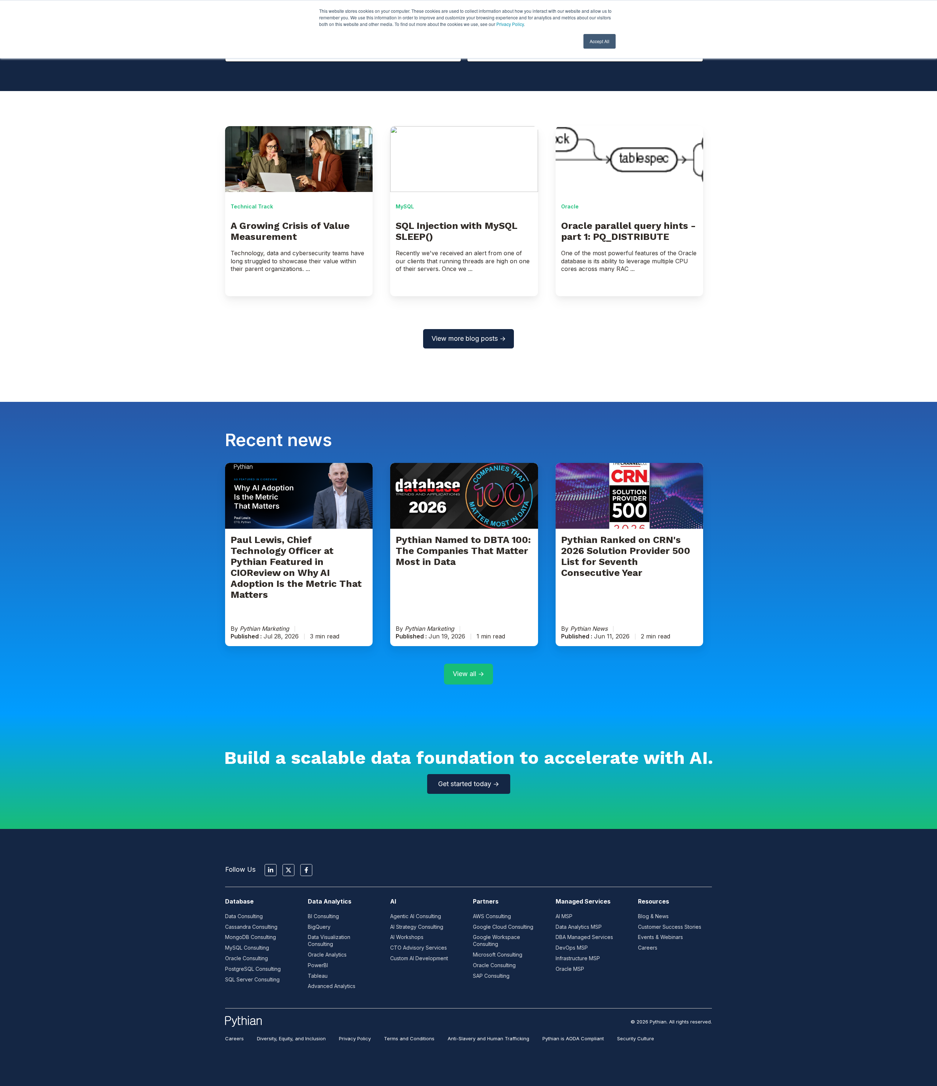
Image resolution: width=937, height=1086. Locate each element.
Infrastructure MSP (578, 958)
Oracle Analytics (327, 954)
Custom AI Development (419, 958)
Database (239, 901)
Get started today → (468, 784)
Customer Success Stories (669, 927)
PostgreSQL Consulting (253, 969)
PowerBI (318, 965)
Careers (647, 947)
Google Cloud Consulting (503, 927)
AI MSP (564, 916)
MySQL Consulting (247, 947)
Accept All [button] (599, 41)
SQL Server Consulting (252, 979)
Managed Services (583, 901)
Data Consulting (244, 916)
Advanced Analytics (331, 986)
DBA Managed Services (584, 937)
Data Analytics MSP (579, 927)
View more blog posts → (469, 338)
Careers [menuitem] (234, 1038)
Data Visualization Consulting (329, 940)
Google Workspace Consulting (496, 940)
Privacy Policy (510, 24)
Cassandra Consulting (251, 927)
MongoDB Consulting (250, 937)
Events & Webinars (660, 937)
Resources (653, 901)
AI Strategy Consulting (416, 927)
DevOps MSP (572, 947)
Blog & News (653, 916)
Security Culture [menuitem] (635, 1038)
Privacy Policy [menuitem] (355, 1038)
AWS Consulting (492, 916)
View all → (468, 674)
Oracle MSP (570, 969)
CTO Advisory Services (418, 947)
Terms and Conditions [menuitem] (409, 1038)
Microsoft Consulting (497, 954)
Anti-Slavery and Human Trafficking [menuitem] (488, 1038)
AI (393, 901)
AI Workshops (406, 937)
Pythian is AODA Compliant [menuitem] (573, 1038)
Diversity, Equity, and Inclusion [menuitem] (291, 1038)
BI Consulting (323, 916)
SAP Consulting (491, 976)
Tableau (318, 976)
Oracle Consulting (246, 958)
